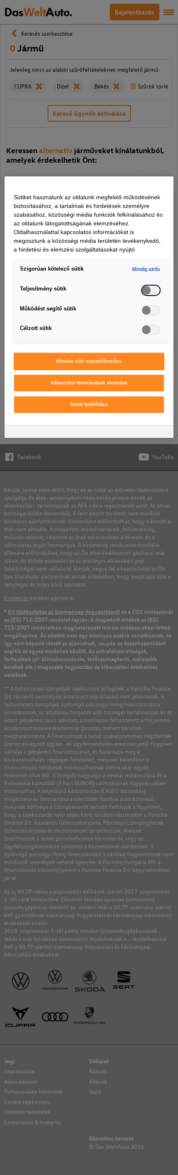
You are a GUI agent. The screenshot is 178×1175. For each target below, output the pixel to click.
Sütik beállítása (88, 404)
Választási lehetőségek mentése (89, 382)
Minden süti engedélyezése (88, 361)
